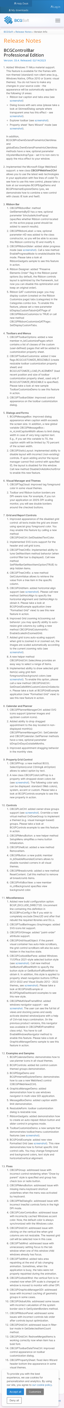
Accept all (15, 1391)
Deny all (14, 1400)
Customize (35, 1391)
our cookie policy (42, 1384)
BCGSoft (8, 31)
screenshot (16, 100)
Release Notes (23, 31)
